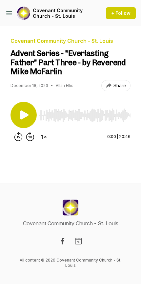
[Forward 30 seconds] (30, 136)
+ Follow (121, 13)
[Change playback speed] (43, 136)
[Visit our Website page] (78, 241)
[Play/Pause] (23, 115)
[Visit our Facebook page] (62, 241)
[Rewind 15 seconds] (18, 136)
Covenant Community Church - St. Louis (58, 13)
